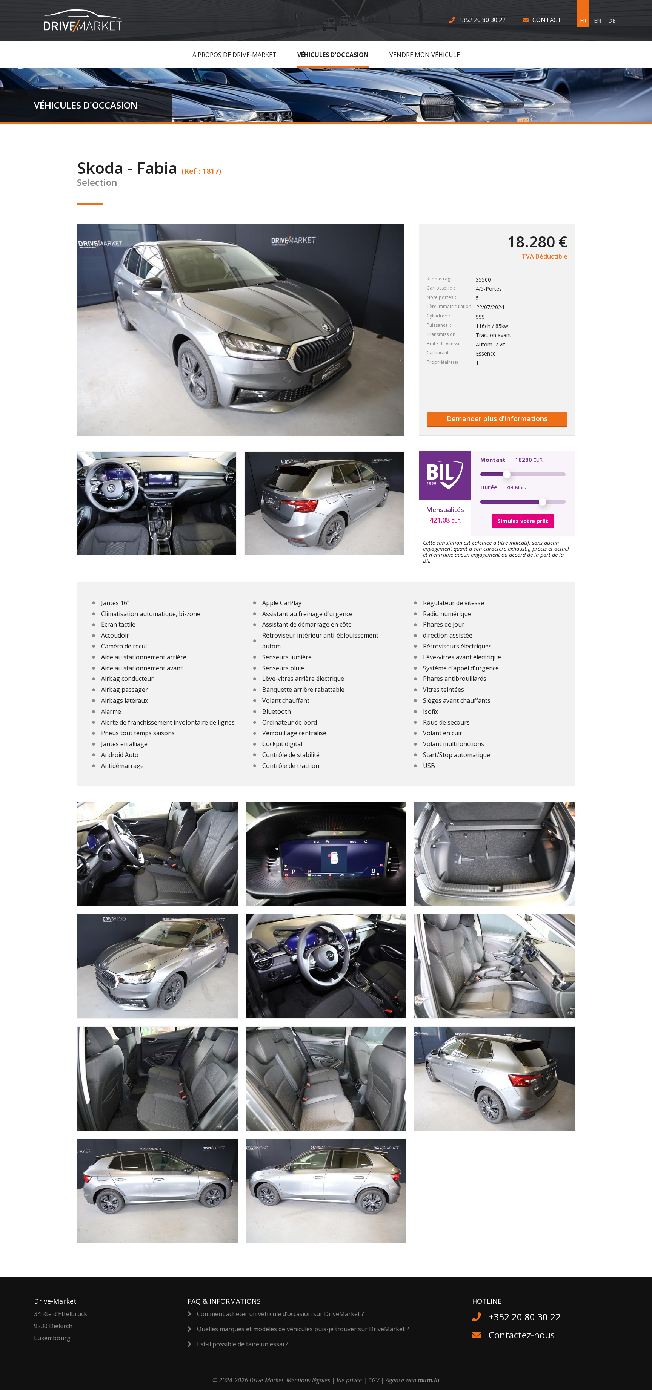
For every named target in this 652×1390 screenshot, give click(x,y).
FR (583, 20)
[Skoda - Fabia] (157, 503)
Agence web (401, 1380)
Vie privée (349, 1380)
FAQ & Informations (224, 1301)
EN (597, 20)
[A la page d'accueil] (87, 20)
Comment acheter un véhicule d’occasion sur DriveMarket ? (280, 1314)
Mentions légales (308, 1380)
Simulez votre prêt (523, 520)
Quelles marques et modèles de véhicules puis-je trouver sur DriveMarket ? (303, 1329)
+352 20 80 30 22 (482, 20)
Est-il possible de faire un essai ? (242, 1344)
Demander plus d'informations (497, 418)
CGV (373, 1380)
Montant (493, 459)
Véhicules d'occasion (333, 55)
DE (611, 20)
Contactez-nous (522, 1335)
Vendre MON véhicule (424, 55)
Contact (546, 20)
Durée (488, 487)
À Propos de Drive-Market (234, 55)
